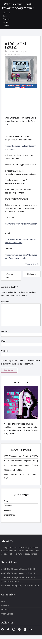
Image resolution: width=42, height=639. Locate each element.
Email (4, 341)
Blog (5, 16)
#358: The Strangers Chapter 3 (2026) (21, 456)
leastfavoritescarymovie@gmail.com (21, 224)
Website (5, 351)
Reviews (6, 19)
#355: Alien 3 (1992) (13, 470)
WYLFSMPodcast (12, 55)
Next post (31, 274)
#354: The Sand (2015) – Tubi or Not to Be (20, 586)
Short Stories (9, 515)
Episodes (6, 13)
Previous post (10, 275)
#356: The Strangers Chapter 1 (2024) (21, 465)
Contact (6, 25)
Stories (5, 22)
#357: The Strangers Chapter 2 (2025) (21, 461)
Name (4, 331)
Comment (6, 302)
